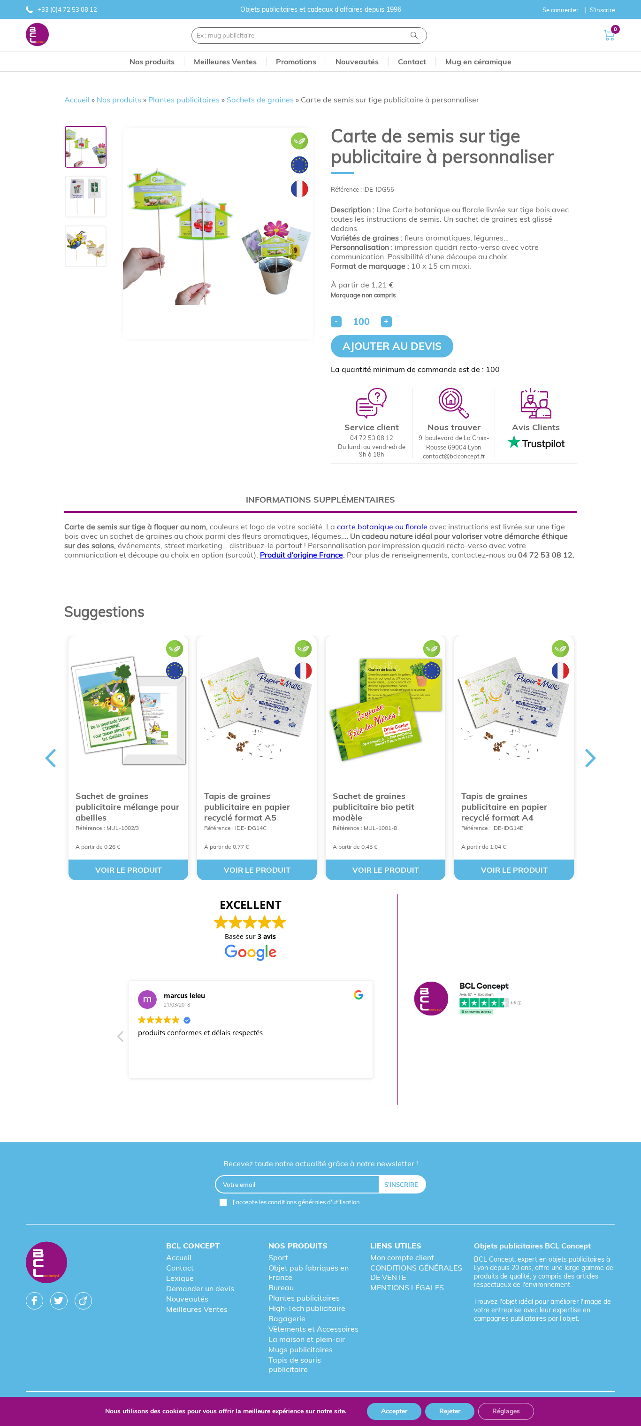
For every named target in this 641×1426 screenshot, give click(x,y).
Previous (50, 758)
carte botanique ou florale (382, 526)
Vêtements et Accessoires (313, 1328)
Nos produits (119, 99)
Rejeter (449, 1411)
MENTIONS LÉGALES (407, 1287)
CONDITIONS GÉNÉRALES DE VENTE (416, 1272)
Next (590, 758)
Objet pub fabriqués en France (308, 1272)
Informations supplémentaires (320, 499)
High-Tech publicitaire (306, 1308)
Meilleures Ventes (197, 1309)
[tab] (320, 499)
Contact (180, 1267)
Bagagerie (286, 1318)
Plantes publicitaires (184, 99)
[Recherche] (414, 35)
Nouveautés (187, 1298)
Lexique (180, 1278)
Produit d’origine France (301, 554)
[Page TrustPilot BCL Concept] (468, 999)
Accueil (77, 99)
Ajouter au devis (392, 346)
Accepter (394, 1411)
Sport (278, 1257)
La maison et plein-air (306, 1339)
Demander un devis (200, 1288)
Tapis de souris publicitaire (294, 1364)
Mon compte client (402, 1257)
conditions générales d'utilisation (314, 1202)
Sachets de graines (260, 99)
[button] (121, 1039)
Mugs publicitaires (300, 1349)
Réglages (506, 1411)
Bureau (281, 1287)
